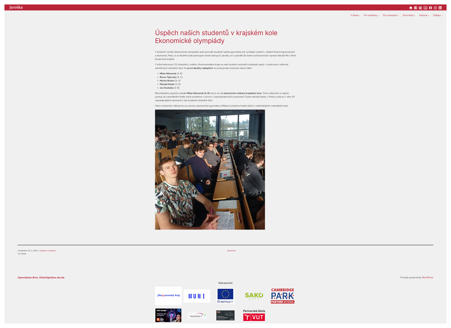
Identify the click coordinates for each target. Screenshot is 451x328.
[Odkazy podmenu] (442, 15)
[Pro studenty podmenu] (378, 15)
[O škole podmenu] (359, 15)
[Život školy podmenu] (414, 15)
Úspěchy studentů (48, 250)
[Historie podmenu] (428, 15)
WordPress (427, 277)
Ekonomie (231, 250)
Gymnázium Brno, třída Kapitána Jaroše (41, 277)
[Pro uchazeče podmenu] (398, 15)
